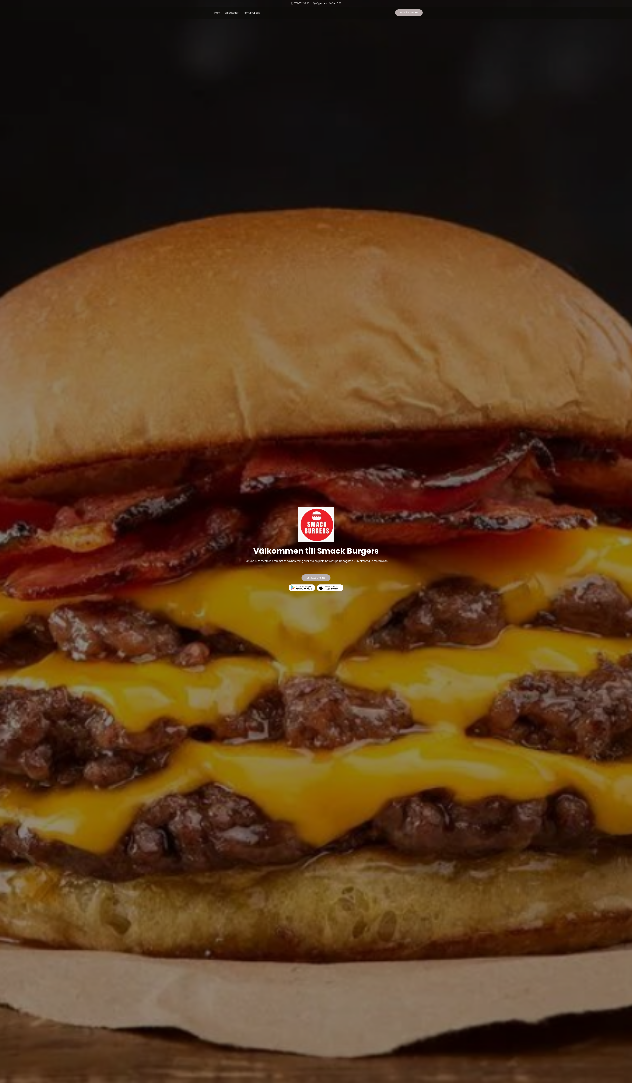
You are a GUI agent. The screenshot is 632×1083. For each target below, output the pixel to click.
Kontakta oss (251, 12)
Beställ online (409, 12)
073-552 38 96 (301, 3)
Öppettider (231, 12)
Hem (217, 12)
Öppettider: (328, 3)
